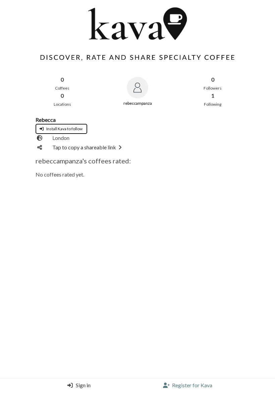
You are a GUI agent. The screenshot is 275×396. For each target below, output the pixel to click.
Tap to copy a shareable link (84, 147)
